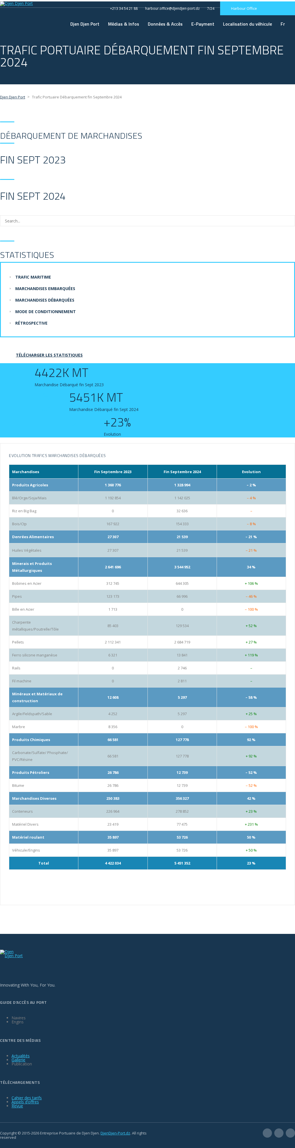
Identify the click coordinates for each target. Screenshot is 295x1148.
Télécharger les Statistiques (49, 355)
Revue (17, 1106)
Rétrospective (31, 323)
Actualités (21, 1055)
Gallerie (18, 1060)
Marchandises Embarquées (45, 288)
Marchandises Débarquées (44, 300)
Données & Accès (165, 23)
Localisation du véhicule (247, 23)
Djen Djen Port (84, 23)
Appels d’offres (25, 1102)
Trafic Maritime (33, 277)
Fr (283, 23)
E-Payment (202, 23)
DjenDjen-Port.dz (115, 1133)
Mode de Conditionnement (45, 311)
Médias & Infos (123, 23)
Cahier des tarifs (27, 1098)
